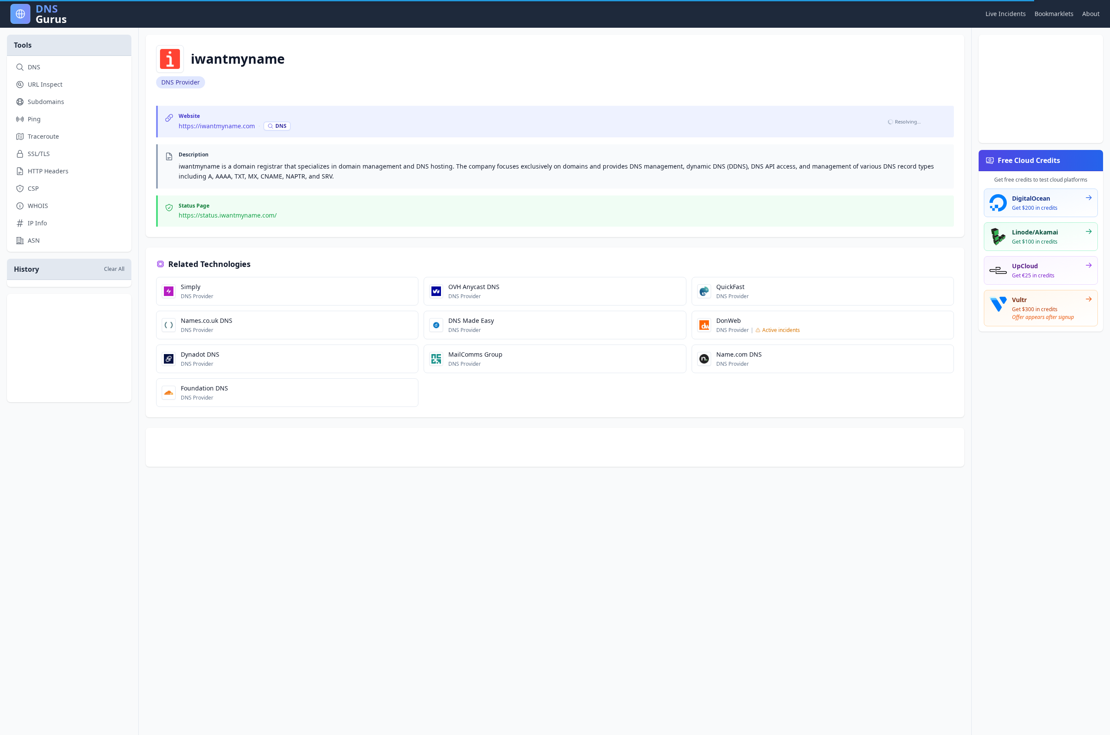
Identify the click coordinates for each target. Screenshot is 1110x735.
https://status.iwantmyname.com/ (228, 215)
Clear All (114, 269)
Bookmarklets (1054, 14)
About (1091, 14)
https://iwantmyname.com (217, 126)
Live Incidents (1006, 14)
